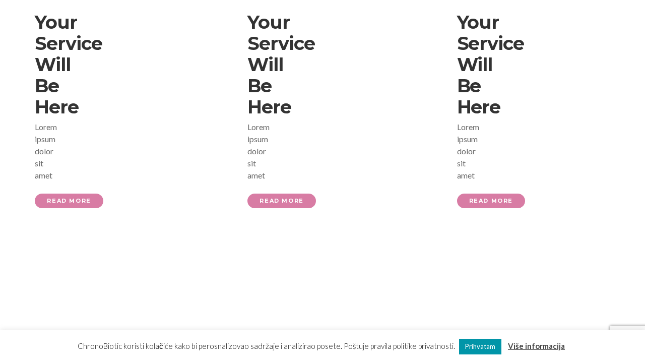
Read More (69, 200)
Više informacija (536, 345)
